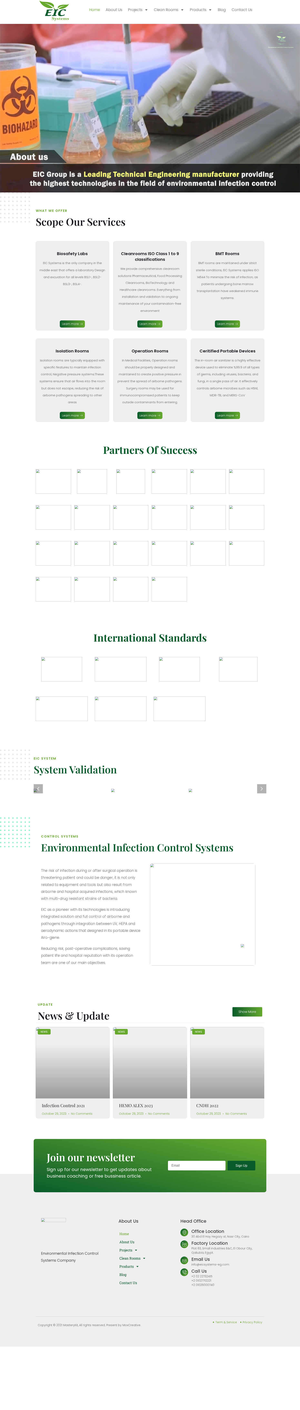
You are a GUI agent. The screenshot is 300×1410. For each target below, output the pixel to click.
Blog (222, 9)
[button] (38, 788)
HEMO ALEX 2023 (136, 1105)
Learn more (70, 324)
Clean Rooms (166, 9)
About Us (114, 9)
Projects (135, 9)
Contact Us (242, 9)
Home (94, 9)
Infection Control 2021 (63, 1105)
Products (198, 9)
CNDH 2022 (207, 1105)
